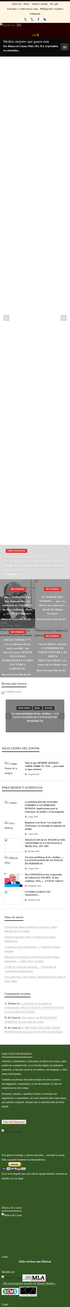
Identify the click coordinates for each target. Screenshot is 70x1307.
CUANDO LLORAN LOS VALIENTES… (37, 893)
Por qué (54, 3)
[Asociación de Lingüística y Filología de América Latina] (12, 1277)
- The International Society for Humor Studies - (29, 1283)
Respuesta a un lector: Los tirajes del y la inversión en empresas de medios (45, 825)
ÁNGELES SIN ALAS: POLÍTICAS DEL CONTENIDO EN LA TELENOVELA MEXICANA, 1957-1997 (45, 843)
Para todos (24, 708)
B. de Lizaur (11, 574)
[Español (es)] (7, 25)
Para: (37, 708)
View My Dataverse (14, 1121)
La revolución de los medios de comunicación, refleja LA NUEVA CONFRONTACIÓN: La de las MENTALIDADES (34, 1007)
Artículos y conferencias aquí (22, 8)
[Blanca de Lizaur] (12, 1131)
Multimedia (17, 589)
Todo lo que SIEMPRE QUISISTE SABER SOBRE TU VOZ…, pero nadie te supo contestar (44, 766)
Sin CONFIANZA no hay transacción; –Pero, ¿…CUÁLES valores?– (18, 605)
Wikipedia (35, 13)
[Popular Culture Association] (28, 1291)
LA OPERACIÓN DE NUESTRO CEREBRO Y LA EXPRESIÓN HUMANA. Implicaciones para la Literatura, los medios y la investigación (34, 564)
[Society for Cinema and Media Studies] (10, 1291)
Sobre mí (16, 3)
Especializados (16, 551)
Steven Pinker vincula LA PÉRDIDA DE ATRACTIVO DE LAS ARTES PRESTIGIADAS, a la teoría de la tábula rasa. (53, 654)
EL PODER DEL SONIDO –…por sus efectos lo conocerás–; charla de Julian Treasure (52, 605)
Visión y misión (40, 3)
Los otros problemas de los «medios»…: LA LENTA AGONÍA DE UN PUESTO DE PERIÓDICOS (35, 717)
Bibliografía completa (51, 8)
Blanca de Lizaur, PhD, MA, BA (16, 619)
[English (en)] (19, 25)
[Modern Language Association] (34, 1277)
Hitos (26, 3)
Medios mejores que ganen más (26, 41)
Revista (49, 708)
